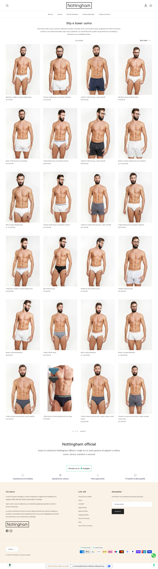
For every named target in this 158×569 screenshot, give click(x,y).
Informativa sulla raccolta (58, 566)
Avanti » (83, 431)
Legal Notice (82, 507)
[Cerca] (7, 5)
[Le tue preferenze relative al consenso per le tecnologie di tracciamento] (154, 565)
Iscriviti (118, 511)
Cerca (80, 500)
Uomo (59, 14)
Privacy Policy (86, 547)
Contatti (81, 504)
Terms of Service (84, 518)
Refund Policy (83, 511)
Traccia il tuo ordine (85, 497)
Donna (50, 14)
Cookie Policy (98, 547)
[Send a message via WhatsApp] (153, 555)
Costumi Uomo (104, 14)
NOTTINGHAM (14, 555)
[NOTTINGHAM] (79, 5)
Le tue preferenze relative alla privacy (88, 566)
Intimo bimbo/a (72, 14)
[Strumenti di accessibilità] (10, 565)
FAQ (79, 522)
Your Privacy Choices (85, 526)
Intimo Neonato (88, 14)
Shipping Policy (83, 515)
